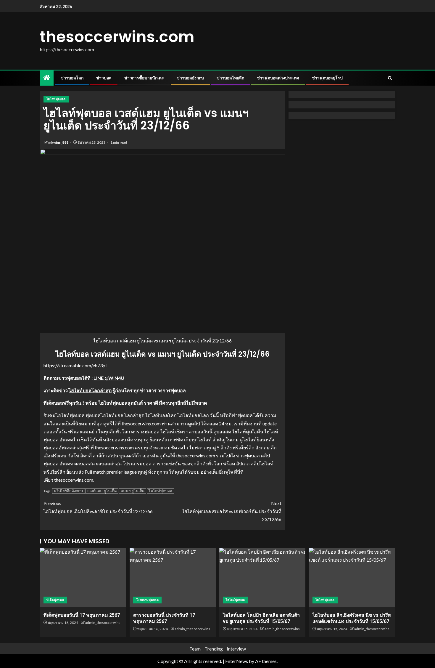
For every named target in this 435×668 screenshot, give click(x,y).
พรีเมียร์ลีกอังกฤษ (68, 490)
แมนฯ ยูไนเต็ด (132, 490)
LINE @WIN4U (109, 378)
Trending (213, 648)
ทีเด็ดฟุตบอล (55, 600)
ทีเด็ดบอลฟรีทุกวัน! (63, 403)
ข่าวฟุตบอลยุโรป (327, 78)
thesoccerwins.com (117, 36)
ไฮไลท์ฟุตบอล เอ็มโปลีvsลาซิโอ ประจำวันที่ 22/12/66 (98, 507)
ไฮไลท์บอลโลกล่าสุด (90, 390)
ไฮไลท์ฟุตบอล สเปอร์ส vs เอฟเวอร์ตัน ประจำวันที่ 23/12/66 (231, 511)
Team (195, 648)
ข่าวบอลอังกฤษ (190, 78)
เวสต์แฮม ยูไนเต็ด (102, 490)
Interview (236, 648)
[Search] (390, 78)
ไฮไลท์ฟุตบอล (56, 99)
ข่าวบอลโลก (72, 78)
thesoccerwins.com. (74, 480)
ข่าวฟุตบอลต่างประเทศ (278, 78)
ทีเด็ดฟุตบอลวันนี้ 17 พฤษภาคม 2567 (82, 615)
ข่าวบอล (104, 78)
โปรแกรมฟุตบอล (147, 600)
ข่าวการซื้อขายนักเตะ (144, 78)
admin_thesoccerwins (102, 622)
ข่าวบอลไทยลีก (230, 78)
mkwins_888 (58, 142)
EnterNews (236, 661)
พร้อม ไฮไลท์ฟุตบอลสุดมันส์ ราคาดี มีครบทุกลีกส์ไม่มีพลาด (146, 403)
